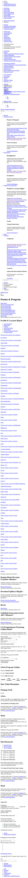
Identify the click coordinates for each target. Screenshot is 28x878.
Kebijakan (6, 77)
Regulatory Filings (8, 80)
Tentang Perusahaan (12, 244)
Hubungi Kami (7, 101)
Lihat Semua (4, 303)
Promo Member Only (9, 13)
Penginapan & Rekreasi (9, 27)
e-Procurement (7, 91)
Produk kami (7, 31)
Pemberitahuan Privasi (12, 247)
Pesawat (9, 214)
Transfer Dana (7, 38)
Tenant (5, 90)
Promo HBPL (7, 15)
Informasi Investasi (8, 72)
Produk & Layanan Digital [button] (10, 185)
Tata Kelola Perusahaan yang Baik (16, 245)
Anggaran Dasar (8, 58)
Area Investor (20, 244)
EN (8, 98)
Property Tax (19, 139)
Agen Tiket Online (22, 199)
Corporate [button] (6, 235)
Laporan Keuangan (8, 66)
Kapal (11, 215)
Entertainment (21, 214)
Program (6, 2)
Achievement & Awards (10, 59)
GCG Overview (8, 74)
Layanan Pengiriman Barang (11, 331)
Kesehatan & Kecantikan (10, 26)
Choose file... (22, 806)
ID (7, 97)
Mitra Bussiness (8, 85)
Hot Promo (6, 8)
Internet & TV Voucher (12, 205)
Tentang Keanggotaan (9, 20)
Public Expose (7, 69)
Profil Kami (6, 51)
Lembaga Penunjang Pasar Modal (12, 56)
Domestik (9, 212)
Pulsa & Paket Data (18, 206)
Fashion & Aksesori (8, 29)
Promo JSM (7, 9)
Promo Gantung (8, 18)
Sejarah (5, 52)
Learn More (10, 278)
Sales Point (14, 218)
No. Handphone (5, 657)
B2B (5, 87)
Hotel (8, 215)
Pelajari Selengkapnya (12, 151)
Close (2, 811)
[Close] (1, 664)
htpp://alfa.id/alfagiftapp (9, 710)
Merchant (20, 165)
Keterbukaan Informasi (9, 63)
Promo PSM (7, 11)
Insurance (9, 211)
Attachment (3, 805)
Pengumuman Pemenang (10, 5)
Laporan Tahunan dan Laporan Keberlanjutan (15, 65)
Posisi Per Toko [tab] (7, 745)
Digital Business (8, 866)
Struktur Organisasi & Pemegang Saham (14, 53)
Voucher (6, 35)
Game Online (22, 205)
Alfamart (6, 84)
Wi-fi (11, 206)
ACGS (5, 78)
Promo (8, 128)
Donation (9, 218)
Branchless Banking (12, 216)
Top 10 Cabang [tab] (7, 746)
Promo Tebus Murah (9, 12)
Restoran (6, 24)
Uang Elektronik (8, 33)
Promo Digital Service (9, 16)
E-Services (6, 93)
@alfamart (21, 706)
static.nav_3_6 (7, 81)
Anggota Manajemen (9, 55)
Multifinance (15, 211)
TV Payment (12, 139)
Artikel (5, 833)
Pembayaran (7, 34)
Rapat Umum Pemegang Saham (11, 70)
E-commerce (10, 209)
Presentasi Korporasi (9, 67)
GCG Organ (7, 76)
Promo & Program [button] (8, 116)
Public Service (22, 211)
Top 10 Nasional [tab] (8, 748)
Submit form (8, 811)
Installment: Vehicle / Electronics (15, 138)
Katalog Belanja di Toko (10, 4)
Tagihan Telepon (23, 209)
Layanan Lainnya (8, 41)
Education (15, 209)
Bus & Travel (14, 214)
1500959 (14, 707)
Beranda (6, 115)
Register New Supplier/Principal (12, 94)
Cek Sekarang (4, 662)
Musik (8, 206)
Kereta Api (16, 215)
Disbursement (20, 216)
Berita (5, 234)
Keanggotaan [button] (7, 152)
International (15, 212)
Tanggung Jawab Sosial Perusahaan (12, 60)
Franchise (6, 88)
